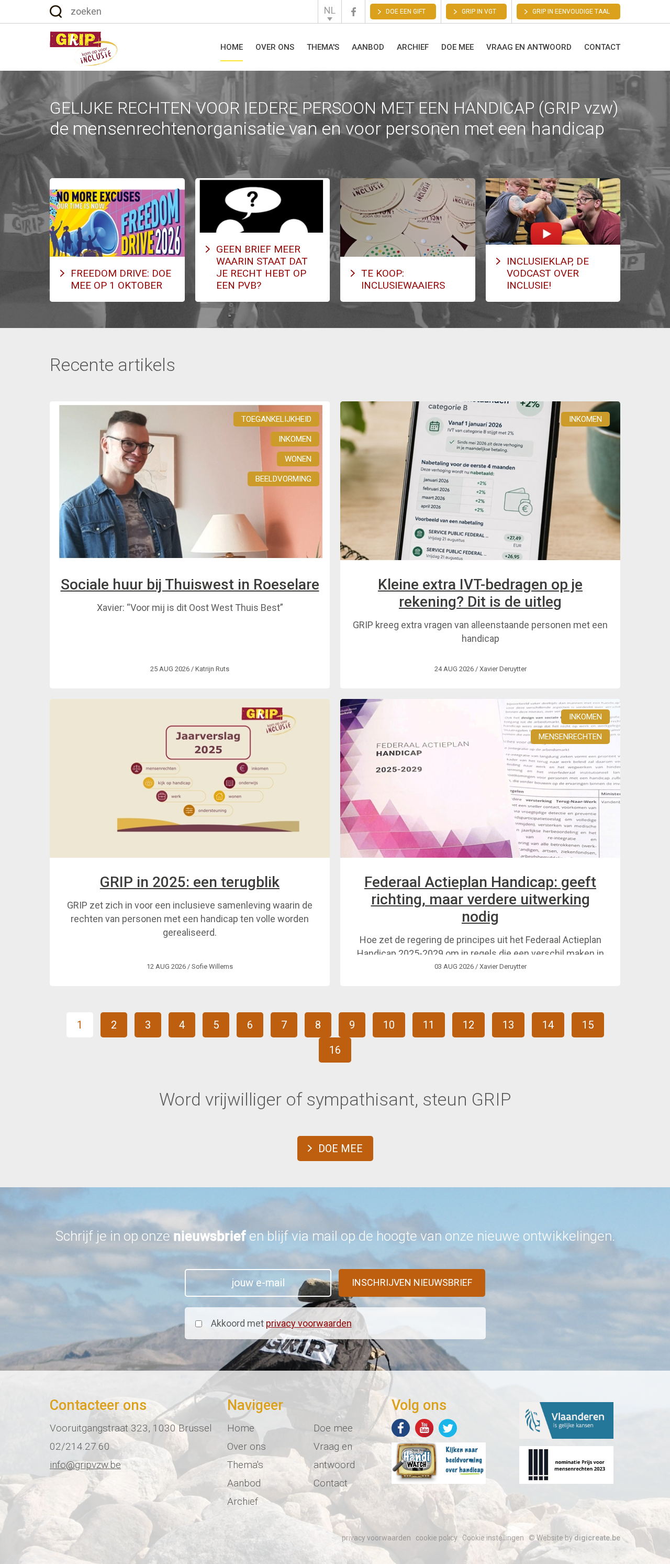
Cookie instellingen (493, 1538)
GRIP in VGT (479, 11)
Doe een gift (406, 11)
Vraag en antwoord (529, 47)
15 (588, 1025)
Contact (602, 47)
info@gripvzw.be (85, 1465)
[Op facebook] (401, 1428)
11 (428, 1025)
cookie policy (436, 1538)
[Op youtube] (424, 1428)
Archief (413, 47)
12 (468, 1025)
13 (508, 1025)
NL (330, 10)
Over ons (274, 47)
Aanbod (368, 47)
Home (231, 47)
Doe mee (457, 47)
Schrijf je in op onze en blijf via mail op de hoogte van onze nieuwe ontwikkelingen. (335, 1236)
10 (389, 1025)
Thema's (323, 47)
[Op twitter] (448, 1428)
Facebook (353, 12)
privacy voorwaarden (309, 1323)
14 (548, 1025)
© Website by (574, 1538)
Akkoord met (281, 1323)
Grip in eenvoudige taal (571, 11)
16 (335, 1050)
